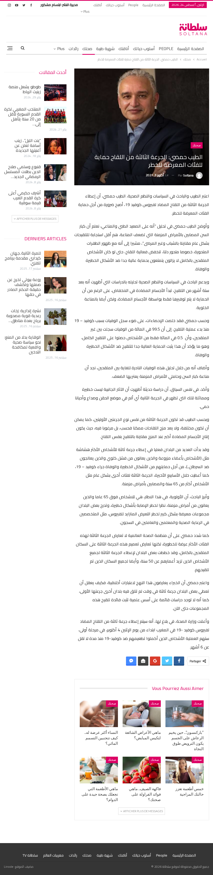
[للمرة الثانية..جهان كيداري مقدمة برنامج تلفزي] (55, 259)
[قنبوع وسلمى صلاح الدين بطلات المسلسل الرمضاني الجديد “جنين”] (55, 172)
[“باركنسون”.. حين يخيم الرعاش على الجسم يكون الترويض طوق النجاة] (184, 713)
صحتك (87, 48)
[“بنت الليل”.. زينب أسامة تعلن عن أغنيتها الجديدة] (55, 146)
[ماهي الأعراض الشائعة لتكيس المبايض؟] (142, 713)
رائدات (73, 48)
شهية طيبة (105, 48)
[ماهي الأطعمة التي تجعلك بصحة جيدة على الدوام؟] (99, 770)
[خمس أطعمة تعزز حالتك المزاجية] (184, 770)
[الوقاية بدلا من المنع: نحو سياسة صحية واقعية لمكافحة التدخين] (55, 343)
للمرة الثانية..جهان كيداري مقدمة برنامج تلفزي (23, 258)
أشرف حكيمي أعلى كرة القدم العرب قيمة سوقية (24, 198)
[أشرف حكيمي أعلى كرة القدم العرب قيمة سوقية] (55, 198)
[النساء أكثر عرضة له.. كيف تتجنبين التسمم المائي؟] (99, 713)
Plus (86, 11)
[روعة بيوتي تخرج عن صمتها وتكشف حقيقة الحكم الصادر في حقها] (55, 285)
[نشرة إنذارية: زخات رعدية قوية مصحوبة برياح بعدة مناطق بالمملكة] (55, 316)
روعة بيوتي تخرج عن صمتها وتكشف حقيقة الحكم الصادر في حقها (24, 287)
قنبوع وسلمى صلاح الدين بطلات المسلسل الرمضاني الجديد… (22, 171)
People (133, 5)
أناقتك (97, 5)
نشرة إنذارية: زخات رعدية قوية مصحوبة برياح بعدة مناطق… (23, 315)
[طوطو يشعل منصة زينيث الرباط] (55, 92)
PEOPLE (166, 48)
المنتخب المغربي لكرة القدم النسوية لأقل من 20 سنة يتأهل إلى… (22, 116)
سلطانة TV (30, 855)
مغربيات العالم (53, 855)
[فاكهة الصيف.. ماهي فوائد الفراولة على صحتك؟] (142, 770)
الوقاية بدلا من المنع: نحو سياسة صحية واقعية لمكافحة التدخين (22, 344)
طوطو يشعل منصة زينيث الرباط (25, 89)
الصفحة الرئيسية (153, 5)
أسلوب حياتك (115, 5)
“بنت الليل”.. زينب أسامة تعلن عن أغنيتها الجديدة (28, 145)
